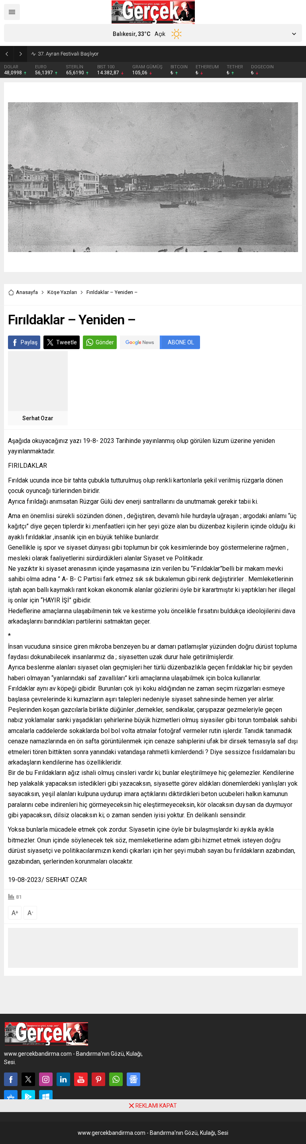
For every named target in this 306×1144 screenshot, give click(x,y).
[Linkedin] (63, 1079)
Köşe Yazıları (62, 292)
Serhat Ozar (37, 418)
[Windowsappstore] (46, 1097)
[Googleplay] (28, 1097)
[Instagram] (46, 1079)
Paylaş (29, 342)
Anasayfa (27, 292)
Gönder (105, 342)
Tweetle (66, 342)
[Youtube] (81, 1079)
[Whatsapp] (116, 1079)
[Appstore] (11, 1097)
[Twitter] (28, 1079)
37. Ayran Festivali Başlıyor (68, 54)
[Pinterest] (98, 1079)
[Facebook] (11, 1079)
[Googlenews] (133, 1079)
